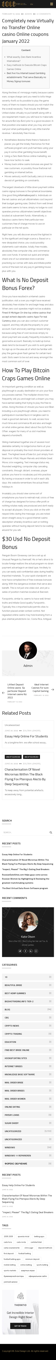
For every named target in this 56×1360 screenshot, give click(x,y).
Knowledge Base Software (20, 1074)
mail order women (15, 1098)
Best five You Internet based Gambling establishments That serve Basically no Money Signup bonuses (26, 77)
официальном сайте (38, 1276)
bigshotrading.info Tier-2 (19, 1001)
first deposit (9, 1253)
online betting (26, 1264)
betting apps (39, 1236)
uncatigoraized (13, 1139)
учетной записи (10, 1281)
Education (10, 1042)
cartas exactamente (12, 1247)
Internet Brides (13, 1066)
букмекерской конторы (14, 1276)
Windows (10, 1147)
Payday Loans (12, 1115)
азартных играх (28, 1270)
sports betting (42, 1264)
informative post (26, 195)
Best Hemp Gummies (15, 993)
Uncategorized (13, 757)
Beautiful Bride (13, 985)
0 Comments (44, 14)
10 (6, 977)
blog (7, 1009)
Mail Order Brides (14, 1090)
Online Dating (12, 1106)
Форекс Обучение (16, 1163)
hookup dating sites (16, 1058)
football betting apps (12, 1259)
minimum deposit (32, 1259)
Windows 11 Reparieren (18, 1155)
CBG (7, 1017)
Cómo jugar (28, 1247)
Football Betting (24, 1253)
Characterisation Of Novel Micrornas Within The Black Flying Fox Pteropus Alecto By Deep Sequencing (25, 776)
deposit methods (45, 1247)
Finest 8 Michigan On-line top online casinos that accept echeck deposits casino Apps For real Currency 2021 (26, 316)
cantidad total (36, 1242)
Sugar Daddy (11, 1123)
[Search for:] (28, 832)
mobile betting (9, 1264)
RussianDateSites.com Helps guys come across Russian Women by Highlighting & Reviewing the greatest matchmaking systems (25, 878)
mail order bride (14, 1082)
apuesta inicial (23, 1236)
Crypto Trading (13, 1033)
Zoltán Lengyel (32, 731)
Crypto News (12, 1025)
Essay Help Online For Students (26, 736)
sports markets (10, 1270)
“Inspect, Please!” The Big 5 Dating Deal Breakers (25, 869)
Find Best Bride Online (17, 1050)
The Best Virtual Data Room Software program (25, 888)
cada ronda (21, 1242)
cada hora (8, 1242)
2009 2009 (8, 1236)
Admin (28, 14)
